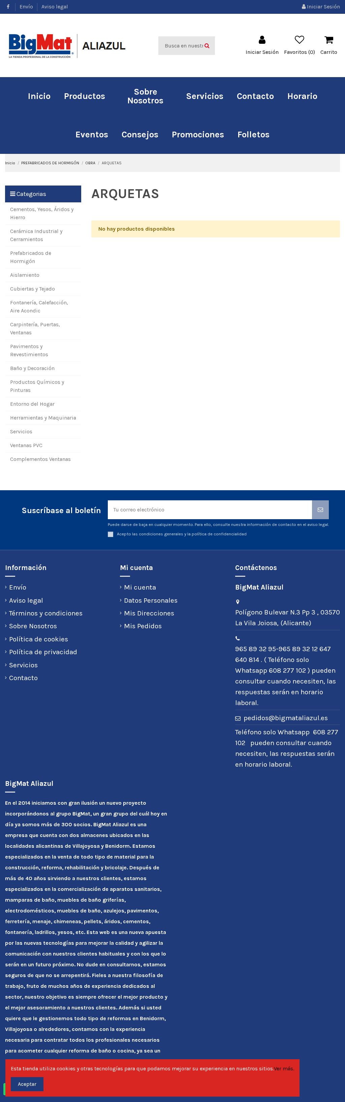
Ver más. (284, 1068)
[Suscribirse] (320, 509)
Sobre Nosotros (33, 626)
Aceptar (27, 1084)
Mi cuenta (140, 587)
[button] (84, 96)
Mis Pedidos (143, 626)
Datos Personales (151, 600)
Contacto (23, 678)
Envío (27, 6)
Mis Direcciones (149, 613)
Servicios (23, 665)
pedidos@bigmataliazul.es (286, 718)
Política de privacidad (43, 652)
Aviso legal (54, 6)
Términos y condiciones (46, 613)
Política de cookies (38, 639)
